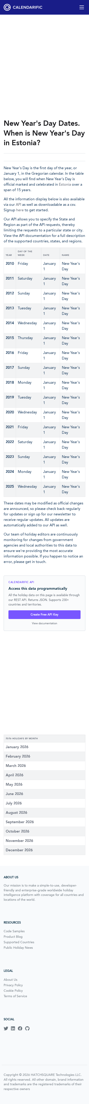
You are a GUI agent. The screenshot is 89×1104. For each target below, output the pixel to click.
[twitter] (6, 1028)
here (20, 210)
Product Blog (13, 936)
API (18, 204)
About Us (10, 979)
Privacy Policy (13, 985)
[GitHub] (27, 1028)
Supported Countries (19, 942)
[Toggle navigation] (81, 7)
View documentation (44, 623)
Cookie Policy (13, 990)
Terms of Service (15, 996)
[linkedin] (13, 1028)
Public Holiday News (18, 947)
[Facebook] (20, 1028)
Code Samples (14, 931)
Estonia (65, 184)
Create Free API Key (44, 614)
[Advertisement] (44, 66)
